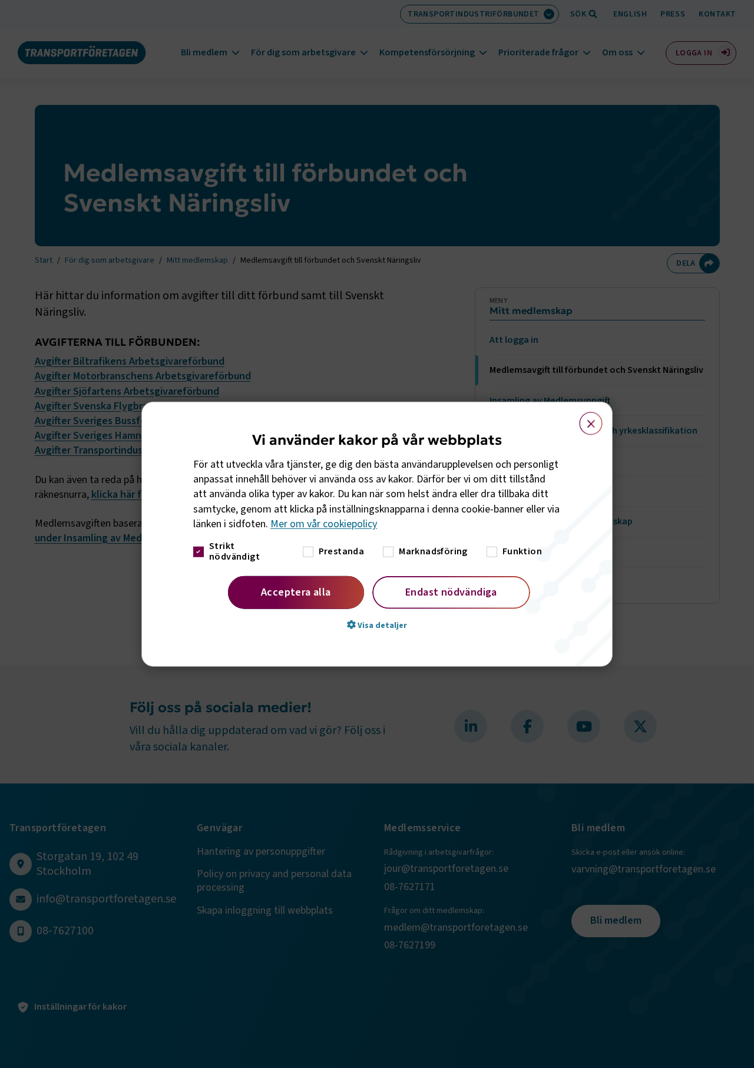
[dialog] (377, 534)
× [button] (584, 417)
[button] (377, 625)
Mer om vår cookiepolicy (323, 524)
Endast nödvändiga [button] (451, 592)
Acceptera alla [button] (296, 592)
